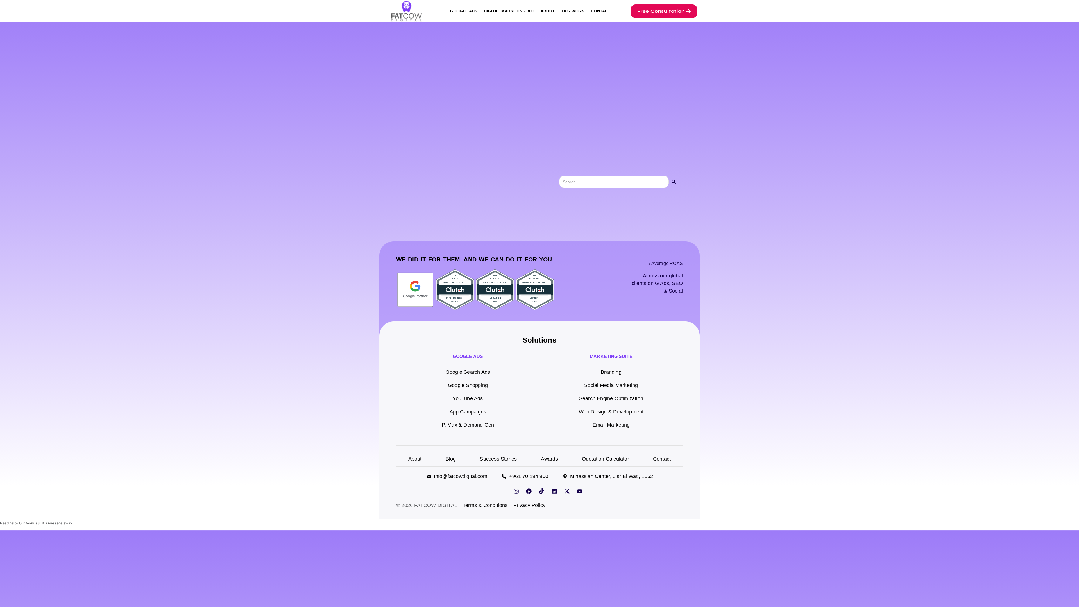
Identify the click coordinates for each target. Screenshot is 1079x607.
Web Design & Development (611, 412)
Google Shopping (468, 385)
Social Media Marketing (611, 385)
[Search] (674, 182)
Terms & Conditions (485, 505)
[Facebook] (528, 491)
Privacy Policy (529, 505)
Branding (611, 372)
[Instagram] (516, 491)
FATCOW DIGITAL (435, 505)
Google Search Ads (468, 372)
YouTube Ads (468, 398)
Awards (549, 459)
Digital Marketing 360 (509, 11)
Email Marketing (611, 425)
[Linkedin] (554, 491)
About (548, 11)
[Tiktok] (541, 491)
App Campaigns (468, 412)
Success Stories (498, 459)
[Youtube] (579, 491)
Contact (600, 11)
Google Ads (463, 11)
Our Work (573, 11)
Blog (451, 459)
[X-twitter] (567, 491)
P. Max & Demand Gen (468, 425)
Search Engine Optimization (611, 398)
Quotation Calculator (605, 459)
